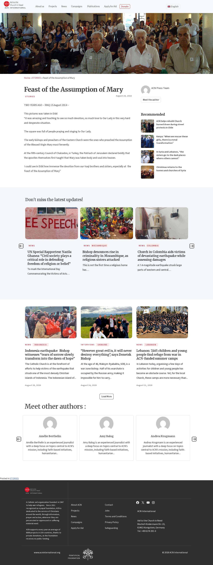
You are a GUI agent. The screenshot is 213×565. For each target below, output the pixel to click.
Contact (109, 504)
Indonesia (40, 344)
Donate (125, 6)
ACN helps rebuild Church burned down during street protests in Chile (170, 124)
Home (27, 78)
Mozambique (99, 245)
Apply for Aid (110, 6)
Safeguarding (111, 528)
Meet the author (151, 99)
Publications (93, 6)
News (64, 6)
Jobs (107, 510)
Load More (106, 396)
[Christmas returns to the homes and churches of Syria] (147, 172)
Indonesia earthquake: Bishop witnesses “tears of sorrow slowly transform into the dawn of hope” (50, 354)
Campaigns (76, 6)
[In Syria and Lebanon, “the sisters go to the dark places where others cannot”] (147, 156)
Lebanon (151, 344)
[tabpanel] (51, 244)
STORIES (36, 78)
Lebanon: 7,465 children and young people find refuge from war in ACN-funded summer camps (161, 354)
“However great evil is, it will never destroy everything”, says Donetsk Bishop (106, 354)
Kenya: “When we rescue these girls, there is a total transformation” (172, 140)
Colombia (153, 245)
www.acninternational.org (47, 552)
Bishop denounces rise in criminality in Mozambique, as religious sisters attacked (105, 255)
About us (40, 6)
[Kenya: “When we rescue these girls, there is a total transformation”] (147, 141)
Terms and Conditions (116, 516)
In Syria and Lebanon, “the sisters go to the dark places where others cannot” (170, 155)
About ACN (76, 504)
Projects (53, 6)
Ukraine (102, 344)
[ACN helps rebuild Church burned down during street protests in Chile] (147, 126)
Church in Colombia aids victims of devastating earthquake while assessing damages (161, 255)
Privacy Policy (112, 522)
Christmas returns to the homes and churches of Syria (171, 169)
